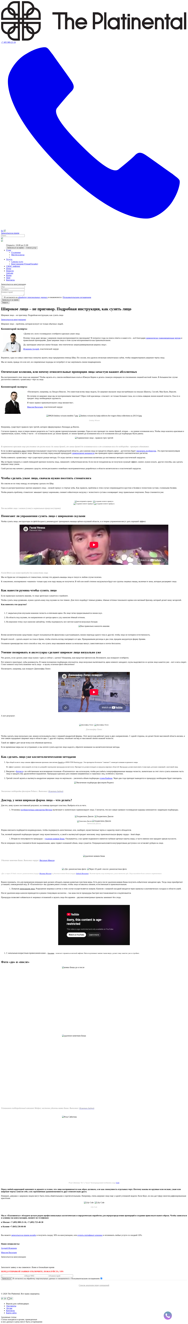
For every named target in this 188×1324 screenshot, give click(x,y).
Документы (11, 1306)
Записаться (6, 1279)
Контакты (10, 1310)
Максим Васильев (35, 407)
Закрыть (5, 303)
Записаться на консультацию (13, 319)
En (2, 231)
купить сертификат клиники (90, 1235)
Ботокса (19, 771)
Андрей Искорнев (82, 873)
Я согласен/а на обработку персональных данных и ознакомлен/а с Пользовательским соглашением (56, 1278)
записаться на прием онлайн (23, 1235)
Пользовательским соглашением (77, 297)
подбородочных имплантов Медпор (36, 810)
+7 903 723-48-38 (20, 1263)
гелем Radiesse (106, 778)
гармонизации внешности (83, 453)
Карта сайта (11, 1313)
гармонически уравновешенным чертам (163, 338)
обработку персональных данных (33, 297)
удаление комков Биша (54, 839)
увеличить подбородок (146, 451)
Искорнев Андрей (31, 349)
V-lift (117, 1183)
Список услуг (31, 248)
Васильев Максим (47, 860)
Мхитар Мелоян (45, 873)
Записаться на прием (10, 233)
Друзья (9, 1308)
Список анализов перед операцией (94, 1285)
